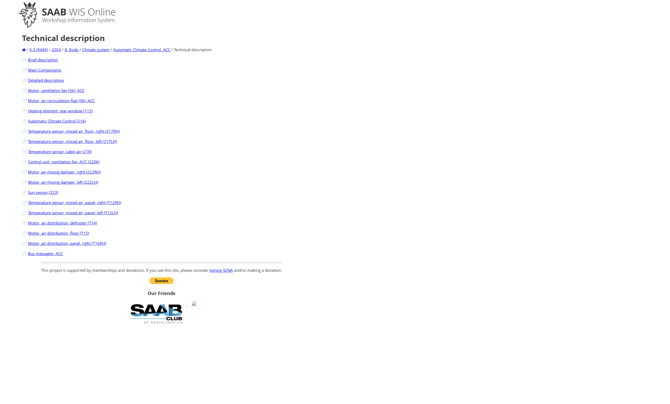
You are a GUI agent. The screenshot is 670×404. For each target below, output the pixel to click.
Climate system (96, 49)
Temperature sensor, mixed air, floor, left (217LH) (72, 141)
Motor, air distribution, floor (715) (58, 233)
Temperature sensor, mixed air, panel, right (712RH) (74, 202)
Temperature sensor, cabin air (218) (60, 151)
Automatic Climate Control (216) (57, 121)
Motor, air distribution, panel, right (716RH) (67, 243)
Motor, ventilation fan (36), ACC (56, 90)
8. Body (72, 49)
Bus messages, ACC (45, 253)
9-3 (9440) (38, 49)
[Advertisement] (161, 363)
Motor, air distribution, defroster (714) (62, 223)
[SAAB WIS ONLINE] (62, 26)
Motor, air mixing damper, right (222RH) (64, 172)
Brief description (43, 59)
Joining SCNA (221, 270)
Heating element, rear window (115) (60, 110)
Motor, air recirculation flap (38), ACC (61, 100)
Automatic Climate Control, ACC (141, 49)
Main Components (44, 70)
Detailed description (46, 80)
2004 (56, 49)
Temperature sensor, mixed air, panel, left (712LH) (73, 212)
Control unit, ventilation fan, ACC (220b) (63, 161)
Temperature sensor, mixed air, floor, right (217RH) (74, 131)
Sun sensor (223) (43, 192)
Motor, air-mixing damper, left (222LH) (63, 182)
